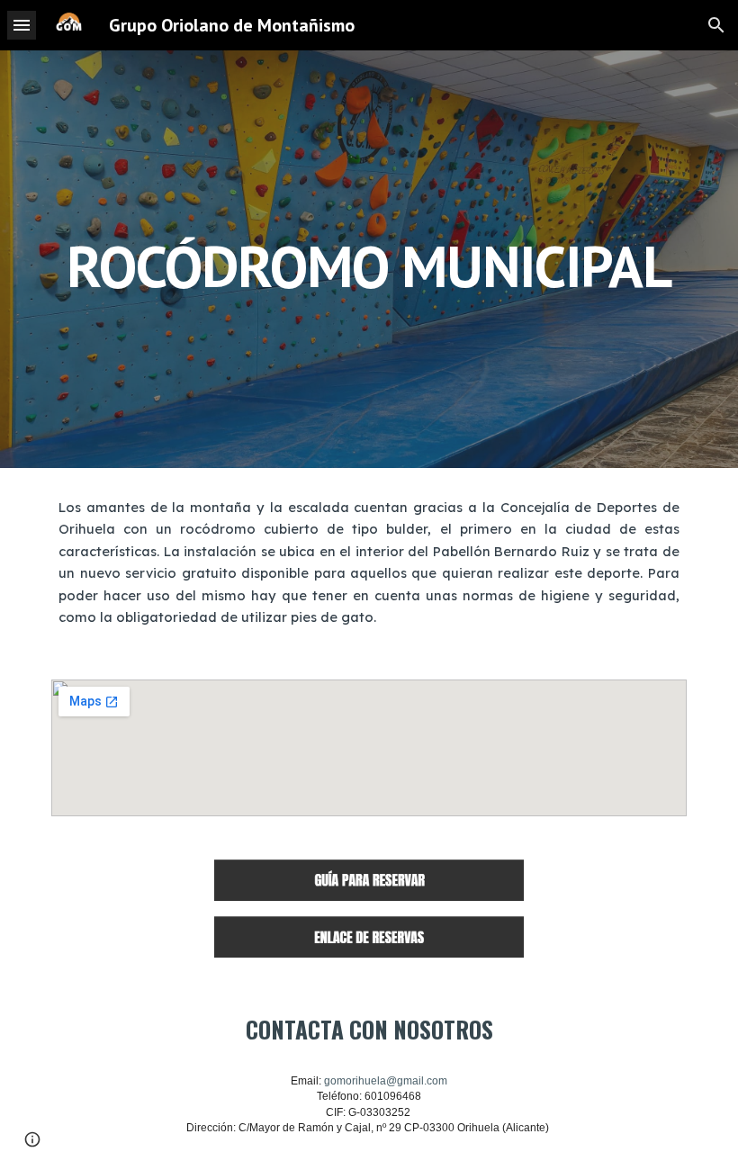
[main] (369, 258)
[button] (21, 25)
